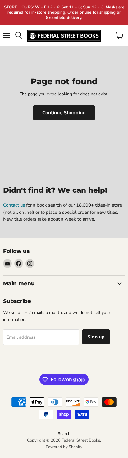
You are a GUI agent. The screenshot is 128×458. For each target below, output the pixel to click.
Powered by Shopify (64, 447)
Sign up (96, 336)
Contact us (14, 205)
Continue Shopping (64, 112)
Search (64, 434)
